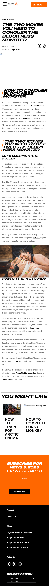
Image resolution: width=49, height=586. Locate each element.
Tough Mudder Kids (15, 537)
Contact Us (11, 516)
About (9, 526)
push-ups (35, 328)
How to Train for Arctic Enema (12, 428)
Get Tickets (39, 4)
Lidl (16, 361)
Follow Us (11, 557)
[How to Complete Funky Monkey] (35, 406)
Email (24, 478)
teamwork (27, 119)
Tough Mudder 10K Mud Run (19, 542)
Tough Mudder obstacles (26, 373)
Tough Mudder (8, 379)
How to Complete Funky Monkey (36, 425)
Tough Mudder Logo (13, 4)
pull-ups (36, 238)
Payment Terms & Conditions (19, 533)
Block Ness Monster (36, 106)
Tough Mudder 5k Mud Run (18, 547)
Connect (10, 510)
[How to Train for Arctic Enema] (12, 414)
